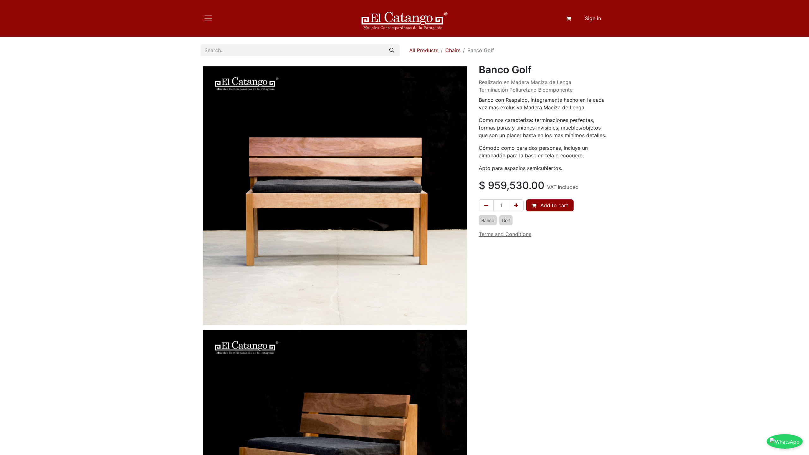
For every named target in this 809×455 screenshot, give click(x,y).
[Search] (392, 50)
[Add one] (516, 205)
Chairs (452, 50)
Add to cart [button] (553, 205)
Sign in (593, 18)
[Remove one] (486, 205)
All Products (423, 50)
